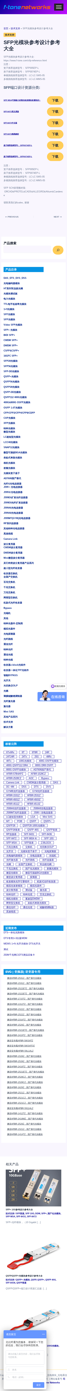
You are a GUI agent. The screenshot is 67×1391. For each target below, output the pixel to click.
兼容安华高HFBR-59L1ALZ (20, 1051)
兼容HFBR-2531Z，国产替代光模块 (24, 978)
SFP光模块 (9, 319)
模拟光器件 (9, 628)
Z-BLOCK (46, 842)
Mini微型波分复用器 (14, 558)
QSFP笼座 (51, 829)
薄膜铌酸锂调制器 (13, 696)
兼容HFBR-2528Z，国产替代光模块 (24, 1061)
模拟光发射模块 (14, 885)
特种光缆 (8, 659)
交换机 (28, 847)
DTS (36, 786)
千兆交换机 (9, 587)
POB (19, 821)
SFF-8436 (47, 834)
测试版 (28, 890)
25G (36, 756)
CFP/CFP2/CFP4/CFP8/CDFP (19, 412)
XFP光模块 (9, 423)
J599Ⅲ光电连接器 (13, 492)
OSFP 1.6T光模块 (13, 407)
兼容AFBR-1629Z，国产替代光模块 (24, 1087)
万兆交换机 (9, 592)
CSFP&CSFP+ (11, 350)
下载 (55, 100)
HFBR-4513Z (33, 804)
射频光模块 (9, 468)
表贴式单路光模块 (13, 457)
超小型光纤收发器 (13, 568)
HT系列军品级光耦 (13, 288)
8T (23, 752)
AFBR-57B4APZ (14, 773)
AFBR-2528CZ (13, 778)
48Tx (8, 761)
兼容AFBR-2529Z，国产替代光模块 (24, 1124)
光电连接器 (36, 855)
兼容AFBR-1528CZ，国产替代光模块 (25, 1082)
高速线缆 (8, 533)
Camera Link (11, 539)
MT (8, 821)
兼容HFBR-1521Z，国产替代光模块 (24, 1129)
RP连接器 (11, 834)
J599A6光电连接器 (13, 507)
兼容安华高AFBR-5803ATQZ (21, 1046)
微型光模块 (9, 431)
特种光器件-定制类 (13, 623)
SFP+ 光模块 (10, 330)
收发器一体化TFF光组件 (16, 670)
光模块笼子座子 (12, 473)
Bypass (8, 608)
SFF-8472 (11, 838)
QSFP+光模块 (11, 376)
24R (47, 752)
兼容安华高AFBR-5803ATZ (20, 1040)
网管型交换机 (11, 597)
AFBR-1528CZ (38, 773)
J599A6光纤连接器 (16, 808)
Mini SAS (9, 711)
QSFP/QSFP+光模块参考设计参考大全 (24, 1276)
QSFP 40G (33, 829)
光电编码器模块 (12, 283)
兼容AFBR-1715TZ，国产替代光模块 (25, 999)
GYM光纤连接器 (40, 791)
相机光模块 (9, 463)
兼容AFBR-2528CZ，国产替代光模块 (25, 1077)
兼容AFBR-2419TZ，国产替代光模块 (25, 1035)
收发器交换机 (11, 573)
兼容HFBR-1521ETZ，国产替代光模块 (25, 1030)
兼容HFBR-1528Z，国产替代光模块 (24, 1056)
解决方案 (8, 727)
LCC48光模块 (11, 442)
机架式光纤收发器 (13, 602)
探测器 (33, 877)
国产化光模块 (32, 868)
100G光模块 (25, 761)
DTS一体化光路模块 (14, 932)
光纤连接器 (48, 860)
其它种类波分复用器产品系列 (19, 563)
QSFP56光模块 (11, 381)
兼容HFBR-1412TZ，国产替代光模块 (25, 1113)
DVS (48, 786)
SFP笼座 (29, 842)
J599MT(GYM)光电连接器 (17, 518)
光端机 (7, 613)
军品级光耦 (45, 864)
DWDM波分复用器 (13, 552)
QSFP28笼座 (13, 829)
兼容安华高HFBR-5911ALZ (20, 1108)
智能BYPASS (11, 675)
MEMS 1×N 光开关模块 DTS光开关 (22, 943)
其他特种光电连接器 (14, 528)
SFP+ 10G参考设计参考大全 (19, 1209)
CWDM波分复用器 (13, 547)
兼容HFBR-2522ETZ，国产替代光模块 (25, 988)
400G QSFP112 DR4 (17, 765)
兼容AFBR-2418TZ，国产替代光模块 (25, 1066)
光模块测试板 (11, 293)
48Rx (49, 756)
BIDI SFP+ (9, 335)
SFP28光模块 (11, 361)
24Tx (24, 756)
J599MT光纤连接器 (16, 812)
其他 (6, 618)
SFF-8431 (29, 834)
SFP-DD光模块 (11, 371)
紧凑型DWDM (32, 898)
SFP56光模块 (11, 366)
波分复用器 (9, 544)
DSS (24, 786)
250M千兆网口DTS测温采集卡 (19, 954)
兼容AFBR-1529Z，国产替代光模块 (24, 1025)
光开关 (7, 680)
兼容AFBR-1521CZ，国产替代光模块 (25, 1103)
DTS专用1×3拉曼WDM (15, 938)
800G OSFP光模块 (16, 769)
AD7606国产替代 (12, 478)
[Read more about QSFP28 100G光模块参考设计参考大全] (33, 1320)
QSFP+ (47, 821)
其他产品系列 (11, 716)
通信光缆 (8, 654)
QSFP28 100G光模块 (34, 825)
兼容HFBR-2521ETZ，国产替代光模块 (25, 1072)
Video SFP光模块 (13, 324)
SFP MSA (11, 842)
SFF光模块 (9, 314)
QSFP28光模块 (11, 387)
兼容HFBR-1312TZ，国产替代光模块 (25, 1004)
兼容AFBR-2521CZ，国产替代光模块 (25, 1098)
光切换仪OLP (11, 685)
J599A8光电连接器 (13, 513)
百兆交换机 (9, 582)
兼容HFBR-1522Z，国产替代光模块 (24, 1009)
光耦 (6, 691)
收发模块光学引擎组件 (17, 881)
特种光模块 (9, 428)
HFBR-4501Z (13, 799)
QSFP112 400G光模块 (15, 397)
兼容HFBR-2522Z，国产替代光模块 (24, 1014)
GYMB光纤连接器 (15, 791)
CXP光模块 (9, 418)
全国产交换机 (11, 576)
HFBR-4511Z (12, 804)
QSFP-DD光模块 (12, 392)
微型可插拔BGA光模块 (15, 452)
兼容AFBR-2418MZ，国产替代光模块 (25, 1119)
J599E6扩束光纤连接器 (16, 497)
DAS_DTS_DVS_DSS (15, 278)
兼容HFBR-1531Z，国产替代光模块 (24, 983)
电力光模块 (9, 298)
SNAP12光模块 (11, 447)
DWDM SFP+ (11, 345)
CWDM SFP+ (11, 340)
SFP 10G (49, 838)
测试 (6, 949)
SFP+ (44, 1213)
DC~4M (10, 786)
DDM (37, 1213)
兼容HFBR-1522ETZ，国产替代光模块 (25, 993)
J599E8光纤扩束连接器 (16, 502)
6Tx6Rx (10, 752)
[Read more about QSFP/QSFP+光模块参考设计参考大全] (33, 1254)
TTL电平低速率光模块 (15, 304)
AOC (31, 778)
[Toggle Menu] (59, 7)
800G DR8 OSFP (44, 765)
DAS (55, 782)
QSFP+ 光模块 (23, 1280)
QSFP (33, 821)
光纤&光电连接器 (12, 483)
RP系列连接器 (11, 523)
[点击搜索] (58, 250)
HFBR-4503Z (34, 799)
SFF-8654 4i (30, 838)
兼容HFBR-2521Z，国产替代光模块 (24, 1092)
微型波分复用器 (14, 877)
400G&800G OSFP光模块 (17, 402)
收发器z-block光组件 (15, 665)
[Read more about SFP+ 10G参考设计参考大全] (33, 1188)
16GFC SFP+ (11, 355)
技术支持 (8, 722)
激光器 (7, 706)
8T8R (35, 752)
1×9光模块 (9, 309)
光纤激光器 (9, 701)
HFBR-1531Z (13, 795)
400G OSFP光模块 (49, 761)
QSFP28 (10, 825)
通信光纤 (8, 644)
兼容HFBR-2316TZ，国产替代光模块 (25, 1019)
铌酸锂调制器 (47, 907)
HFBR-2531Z (34, 795)
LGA (33, 817)
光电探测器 (9, 634)
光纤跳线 (8, 639)
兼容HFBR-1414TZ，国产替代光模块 (25, 1134)
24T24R (10, 756)
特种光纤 (8, 649)
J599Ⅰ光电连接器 (13, 487)
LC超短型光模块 (12, 437)
